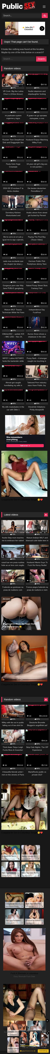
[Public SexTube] (20, 6)
